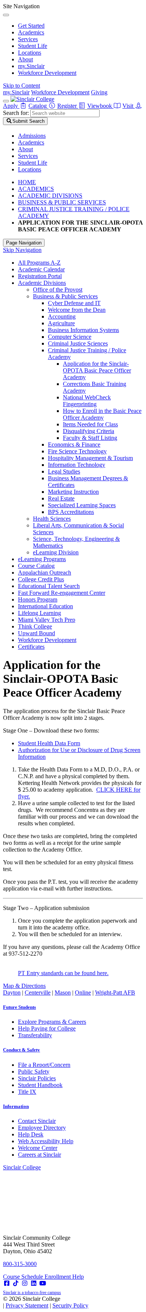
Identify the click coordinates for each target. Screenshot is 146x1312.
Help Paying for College (47, 1028)
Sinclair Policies (37, 1078)
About (25, 59)
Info (16, 1106)
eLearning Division (56, 552)
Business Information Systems (83, 330)
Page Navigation (24, 243)
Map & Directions (24, 986)
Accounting (62, 316)
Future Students (19, 1007)
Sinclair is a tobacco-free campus (32, 1292)
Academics (31, 32)
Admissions (32, 136)
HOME (27, 182)
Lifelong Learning (39, 613)
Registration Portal (40, 276)
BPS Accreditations (71, 512)
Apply (11, 106)
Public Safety (33, 1071)
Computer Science (69, 337)
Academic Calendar (41, 269)
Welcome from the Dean (77, 310)
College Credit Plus (41, 579)
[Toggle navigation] (6, 101)
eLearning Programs (42, 559)
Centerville (38, 992)
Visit (128, 106)
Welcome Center (37, 1148)
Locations (29, 52)
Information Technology (76, 465)
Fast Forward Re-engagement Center (61, 593)
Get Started (31, 25)
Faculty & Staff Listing (90, 438)
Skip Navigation (22, 250)
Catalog (38, 106)
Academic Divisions (42, 283)
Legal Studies (64, 471)
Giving (99, 92)
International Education (45, 606)
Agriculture (61, 323)
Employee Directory (42, 1127)
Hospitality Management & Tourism (90, 458)
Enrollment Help (64, 1276)
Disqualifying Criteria (88, 431)
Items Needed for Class (90, 424)
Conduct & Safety (21, 1050)
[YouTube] (42, 1283)
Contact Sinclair (37, 1121)
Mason (63, 992)
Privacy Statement (27, 1305)
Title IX (27, 1092)
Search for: (16, 113)
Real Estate (61, 498)
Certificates (31, 646)
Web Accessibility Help (45, 1141)
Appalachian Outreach (44, 572)
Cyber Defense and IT (74, 303)
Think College (35, 626)
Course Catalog (36, 566)
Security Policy (70, 1305)
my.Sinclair (31, 66)
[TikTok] (15, 1283)
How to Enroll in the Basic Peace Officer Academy (102, 414)
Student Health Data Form (49, 743)
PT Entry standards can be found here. (63, 973)
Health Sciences (52, 518)
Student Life (32, 46)
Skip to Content (21, 85)
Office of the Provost (57, 289)
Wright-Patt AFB (115, 992)
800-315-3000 (20, 1264)
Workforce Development (47, 73)
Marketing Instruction (73, 491)
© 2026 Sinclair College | (45, 1302)
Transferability (35, 1035)
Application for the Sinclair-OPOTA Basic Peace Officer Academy (97, 370)
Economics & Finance (74, 444)
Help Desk (30, 1134)
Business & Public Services (65, 296)
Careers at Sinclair (39, 1154)
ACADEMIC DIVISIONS (50, 195)
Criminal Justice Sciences (78, 343)
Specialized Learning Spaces (82, 505)
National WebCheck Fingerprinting (87, 400)
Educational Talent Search (49, 586)
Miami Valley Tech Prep (46, 620)
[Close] (6, 15)
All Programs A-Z (39, 262)
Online (83, 992)
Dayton (12, 992)
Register (67, 106)
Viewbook (100, 106)
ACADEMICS (36, 189)
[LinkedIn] (33, 1283)
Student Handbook (40, 1085)
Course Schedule (24, 1276)
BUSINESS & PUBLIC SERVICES (62, 202)
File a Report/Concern (44, 1065)
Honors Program (37, 599)
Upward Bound (36, 633)
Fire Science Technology (77, 451)
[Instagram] (24, 1283)
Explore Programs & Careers (52, 1022)
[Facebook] (6, 1283)
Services (28, 39)
